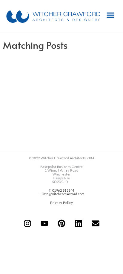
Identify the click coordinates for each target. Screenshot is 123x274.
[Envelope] (95, 223)
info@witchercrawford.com (63, 194)
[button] (110, 15)
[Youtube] (44, 223)
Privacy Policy (61, 203)
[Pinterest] (61, 223)
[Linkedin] (78, 223)
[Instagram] (27, 223)
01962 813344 (63, 190)
